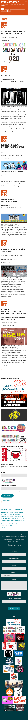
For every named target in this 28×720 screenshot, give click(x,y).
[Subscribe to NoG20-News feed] (14, 502)
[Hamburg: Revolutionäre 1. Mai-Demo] (14, 271)
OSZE (10, 525)
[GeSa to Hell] (14, 96)
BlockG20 (18, 510)
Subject (14, 565)
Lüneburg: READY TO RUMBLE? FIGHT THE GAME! (12, 146)
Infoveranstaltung (7, 518)
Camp (22, 512)
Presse (17, 512)
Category (14, 572)
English (11, 8)
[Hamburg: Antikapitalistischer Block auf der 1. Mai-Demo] (14, 336)
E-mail (3, 472)
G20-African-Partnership (12, 520)
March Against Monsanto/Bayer (9, 200)
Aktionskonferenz (8, 512)
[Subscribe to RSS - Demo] (14, 369)
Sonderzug (13, 522)
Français (15, 8)
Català (3, 8)
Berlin (15, 518)
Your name (14, 551)
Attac (7, 525)
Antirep (19, 518)
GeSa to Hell (7, 75)
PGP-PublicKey (16, 541)
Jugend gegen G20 (14, 514)
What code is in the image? (8, 485)
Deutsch (19, 8)
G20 (3, 509)
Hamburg (4, 514)
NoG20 (10, 509)
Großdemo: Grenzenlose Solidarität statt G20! (13, 32)
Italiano (23, 8)
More (3, 527)
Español (5, 10)
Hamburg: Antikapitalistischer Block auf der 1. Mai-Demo (13, 312)
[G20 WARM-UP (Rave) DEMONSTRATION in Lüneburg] (14, 165)
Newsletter (5, 516)
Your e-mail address (14, 558)
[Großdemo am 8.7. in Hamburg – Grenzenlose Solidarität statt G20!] (14, 52)
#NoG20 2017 (10, 1)
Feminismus (19, 523)
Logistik (3, 525)
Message (14, 579)
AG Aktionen (12, 523)
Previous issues (5, 500)
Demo (11, 516)
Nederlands (7, 8)
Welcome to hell (5, 522)
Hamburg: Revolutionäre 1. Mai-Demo (13, 250)
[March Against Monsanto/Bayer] (14, 218)
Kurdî (2, 10)
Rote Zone (22, 520)
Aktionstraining (18, 516)
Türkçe (9, 10)
